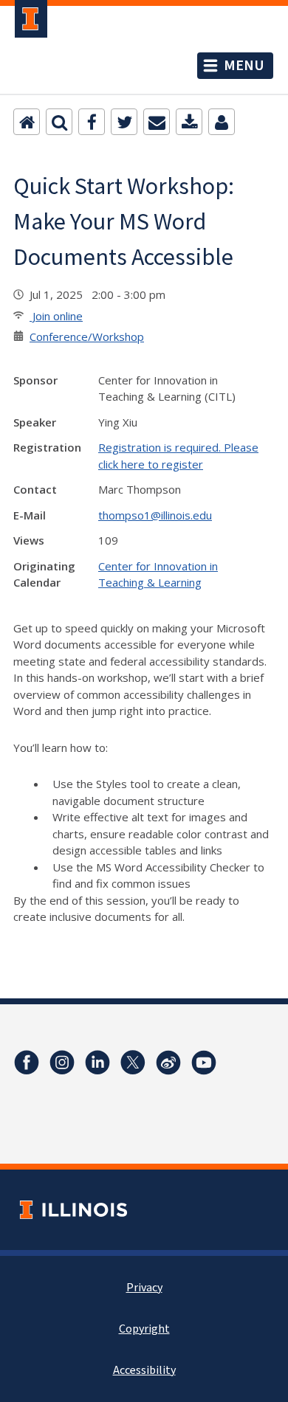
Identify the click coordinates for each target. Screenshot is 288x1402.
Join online (56, 315)
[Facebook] (91, 121)
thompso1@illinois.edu (155, 515)
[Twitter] (124, 121)
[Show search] (59, 121)
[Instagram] (62, 1062)
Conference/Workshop (87, 336)
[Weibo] (168, 1062)
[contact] (221, 121)
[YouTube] (204, 1062)
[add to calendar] (189, 121)
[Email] (156, 121)
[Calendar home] (26, 121)
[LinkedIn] (97, 1062)
